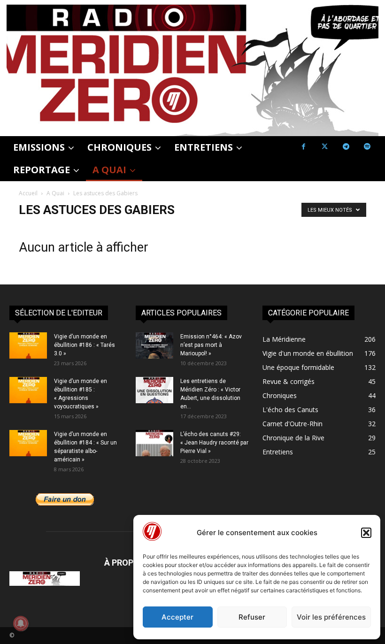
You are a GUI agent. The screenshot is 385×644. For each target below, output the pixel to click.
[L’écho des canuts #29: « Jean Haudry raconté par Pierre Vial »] (154, 443)
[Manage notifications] (20, 623)
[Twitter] (324, 146)
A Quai (55, 193)
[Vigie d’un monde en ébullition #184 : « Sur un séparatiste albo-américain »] (28, 443)
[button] (366, 532)
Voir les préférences (331, 617)
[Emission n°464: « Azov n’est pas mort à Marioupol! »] (154, 345)
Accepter (177, 617)
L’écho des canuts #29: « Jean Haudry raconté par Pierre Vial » (214, 442)
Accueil (28, 193)
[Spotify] (367, 146)
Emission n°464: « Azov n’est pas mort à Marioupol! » (211, 345)
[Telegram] (346, 146)
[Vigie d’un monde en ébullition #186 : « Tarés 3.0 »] (28, 345)
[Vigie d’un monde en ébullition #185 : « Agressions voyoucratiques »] (28, 390)
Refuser (252, 617)
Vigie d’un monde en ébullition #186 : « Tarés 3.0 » (84, 345)
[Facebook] (303, 146)
